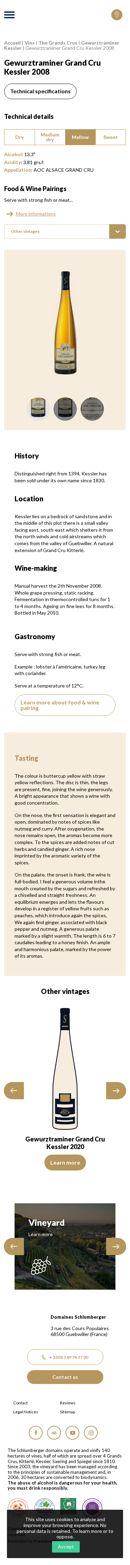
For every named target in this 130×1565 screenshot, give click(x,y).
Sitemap (67, 1412)
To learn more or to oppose (85, 1534)
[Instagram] (91, 1433)
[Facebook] (36, 1433)
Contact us (65, 1377)
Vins (30, 43)
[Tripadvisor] (54, 1433)
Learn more (65, 1162)
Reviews (68, 1403)
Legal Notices (25, 1412)
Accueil (12, 43)
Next (116, 1090)
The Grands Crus (57, 43)
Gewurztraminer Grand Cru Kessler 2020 (65, 1142)
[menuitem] (65, 231)
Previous (14, 1090)
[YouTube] (72, 1433)
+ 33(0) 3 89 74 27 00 (68, 1357)
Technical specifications (40, 91)
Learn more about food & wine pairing (59, 705)
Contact (20, 1403)
